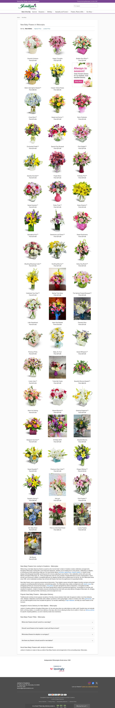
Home (18, 17)
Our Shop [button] (89, 12)
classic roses (87, 584)
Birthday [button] (49, 12)
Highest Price (37, 28)
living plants (50, 585)
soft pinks (61, 572)
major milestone (70, 600)
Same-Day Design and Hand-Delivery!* (28, 1)
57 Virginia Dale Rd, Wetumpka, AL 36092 (28, 685)
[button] (110, 701)
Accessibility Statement (62, 701)
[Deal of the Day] (82, 75)
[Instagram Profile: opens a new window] (89, 683)
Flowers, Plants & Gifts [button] (77, 12)
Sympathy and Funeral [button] (61, 12)
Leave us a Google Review (90, 686)
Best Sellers (28, 28)
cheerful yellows (76, 572)
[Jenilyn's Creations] (29, 6)
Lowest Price (46, 28)
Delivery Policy (73, 701)
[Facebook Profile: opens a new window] (93, 683)
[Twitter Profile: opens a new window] (97, 683)
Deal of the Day (26, 12)
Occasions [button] (42, 12)
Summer (34, 12)
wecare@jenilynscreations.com (25, 688)
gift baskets (88, 598)
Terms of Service (42, 701)
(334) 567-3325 (21, 686)
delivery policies (90, 610)
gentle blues (68, 572)
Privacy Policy (51, 701)
